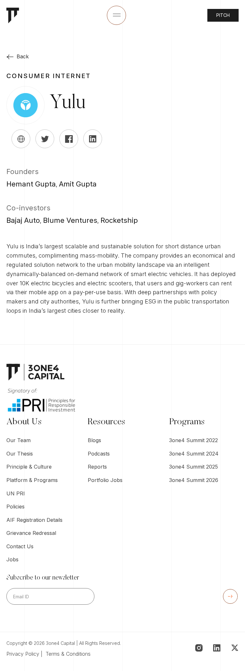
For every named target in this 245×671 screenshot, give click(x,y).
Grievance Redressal (31, 533)
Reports (97, 466)
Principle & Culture (29, 466)
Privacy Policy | (26, 654)
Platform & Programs (32, 480)
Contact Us (19, 546)
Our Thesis (19, 453)
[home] (12, 15)
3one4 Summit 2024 (194, 453)
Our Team (18, 440)
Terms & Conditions (68, 654)
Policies (15, 506)
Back (23, 56)
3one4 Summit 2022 (193, 440)
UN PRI (15, 493)
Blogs (94, 440)
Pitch (223, 15)
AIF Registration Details (34, 520)
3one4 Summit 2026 (193, 480)
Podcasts (99, 453)
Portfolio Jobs (105, 480)
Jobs (12, 559)
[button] (116, 15)
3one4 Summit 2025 (193, 466)
